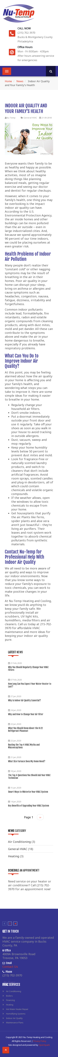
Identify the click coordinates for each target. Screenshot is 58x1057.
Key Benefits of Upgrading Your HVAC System (28, 805)
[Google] (10, 923)
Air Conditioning (19, 842)
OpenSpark (44, 1044)
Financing (10, 1000)
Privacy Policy (39, 1041)
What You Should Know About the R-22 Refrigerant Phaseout (25, 729)
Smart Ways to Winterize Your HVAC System (28, 791)
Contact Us (10, 967)
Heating (13, 856)
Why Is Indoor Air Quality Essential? (24, 700)
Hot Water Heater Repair (17, 1009)
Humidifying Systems (15, 1013)
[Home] (18, 13)
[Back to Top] (5, 1050)
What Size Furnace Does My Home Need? (26, 761)
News (19, 81)
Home (8, 81)
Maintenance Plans (14, 1022)
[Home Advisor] (15, 923)
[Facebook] (4, 923)
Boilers (9, 995)
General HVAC (30, 117)
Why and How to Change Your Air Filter (25, 714)
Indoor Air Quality (14, 1018)
